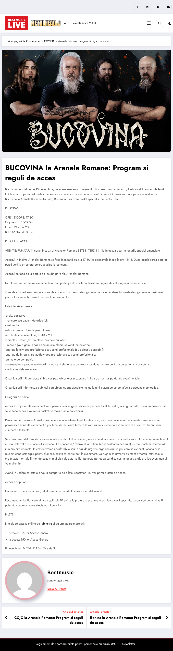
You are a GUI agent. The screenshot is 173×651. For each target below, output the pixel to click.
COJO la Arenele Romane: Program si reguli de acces (48, 620)
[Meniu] (149, 23)
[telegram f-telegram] (158, 7)
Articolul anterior (73, 611)
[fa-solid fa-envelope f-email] (168, 7)
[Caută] (159, 23)
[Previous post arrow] (6, 617)
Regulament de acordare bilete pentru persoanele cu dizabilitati (75, 644)
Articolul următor (100, 611)
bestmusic (60, 572)
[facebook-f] (137, 7)
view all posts (56, 589)
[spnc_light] (169, 23)
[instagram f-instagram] (147, 7)
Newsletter (128, 644)
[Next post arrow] (167, 617)
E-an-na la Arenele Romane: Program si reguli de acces (125, 620)
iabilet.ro (46, 523)
